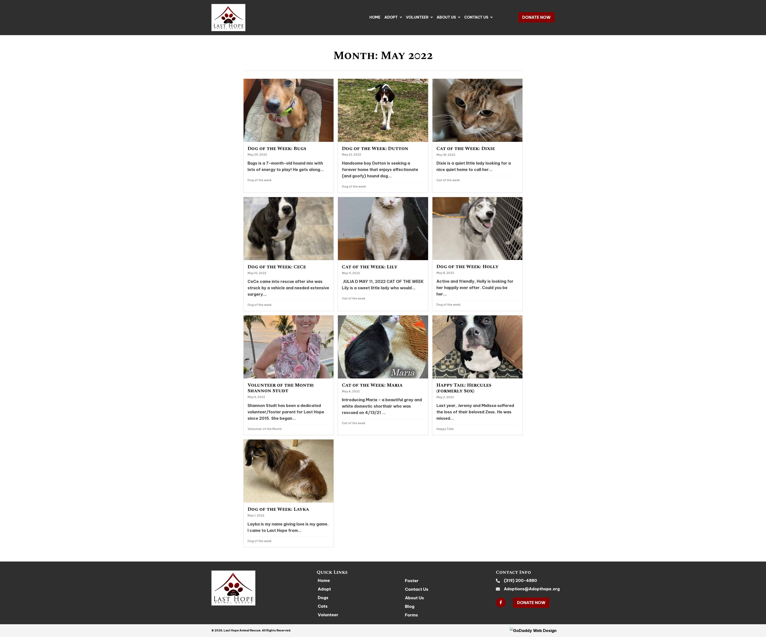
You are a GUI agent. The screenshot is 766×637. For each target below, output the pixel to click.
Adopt (324, 589)
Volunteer (328, 614)
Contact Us (416, 589)
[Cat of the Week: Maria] (383, 375)
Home (324, 580)
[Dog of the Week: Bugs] (289, 136)
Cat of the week (448, 180)
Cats (323, 606)
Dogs (323, 597)
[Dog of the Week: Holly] (477, 254)
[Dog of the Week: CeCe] (289, 254)
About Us (414, 597)
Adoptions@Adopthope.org (532, 588)
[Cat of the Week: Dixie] (477, 136)
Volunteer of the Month (265, 429)
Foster (412, 580)
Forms (411, 615)
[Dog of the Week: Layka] (289, 493)
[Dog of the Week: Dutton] (383, 136)
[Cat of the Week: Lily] (383, 254)
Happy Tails (445, 429)
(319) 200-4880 (520, 580)
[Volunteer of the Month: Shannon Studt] (289, 375)
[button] (536, 17)
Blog (409, 606)
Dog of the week (259, 180)
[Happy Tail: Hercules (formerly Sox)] (477, 375)
